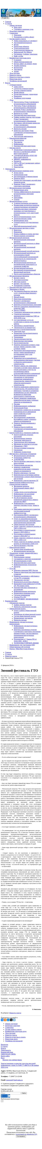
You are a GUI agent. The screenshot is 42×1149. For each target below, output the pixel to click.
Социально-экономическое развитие (27, 312)
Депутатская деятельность (23, 136)
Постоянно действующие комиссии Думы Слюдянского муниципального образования (27, 125)
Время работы (19, 92)
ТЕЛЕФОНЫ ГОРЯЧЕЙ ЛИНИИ (26, 643)
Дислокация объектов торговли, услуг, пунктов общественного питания (25, 293)
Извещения (18, 232)
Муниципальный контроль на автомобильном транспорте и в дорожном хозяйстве (25, 264)
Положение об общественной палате (27, 614)
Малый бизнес (19, 297)
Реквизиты (18, 96)
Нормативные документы (23, 618)
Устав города (18, 173)
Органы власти (15, 148)
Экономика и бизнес (17, 289)
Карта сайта (5, 1056)
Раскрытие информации (23, 496)
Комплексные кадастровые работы (26, 475)
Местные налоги (20, 282)
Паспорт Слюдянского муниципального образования (25, 302)
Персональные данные (22, 557)
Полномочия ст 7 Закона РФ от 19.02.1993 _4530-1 (25, 640)
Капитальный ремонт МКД (24, 488)
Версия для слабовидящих (12, 1060)
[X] (11, 1020)
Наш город (18, 27)
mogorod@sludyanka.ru (14, 1080)
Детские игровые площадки (24, 448)
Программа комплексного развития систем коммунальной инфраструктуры (27, 511)
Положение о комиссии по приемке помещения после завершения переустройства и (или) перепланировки (27, 412)
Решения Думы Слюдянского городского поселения (24, 185)
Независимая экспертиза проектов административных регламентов (26, 206)
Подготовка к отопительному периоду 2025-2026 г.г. (25, 531)
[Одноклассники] (5, 1020)
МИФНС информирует (22, 159)
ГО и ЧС (12, 568)
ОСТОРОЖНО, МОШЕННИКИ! (26, 599)
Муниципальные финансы (19, 276)
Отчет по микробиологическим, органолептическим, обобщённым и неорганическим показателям (27, 520)
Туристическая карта (21, 48)
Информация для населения (24, 494)
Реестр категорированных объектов (27, 274)
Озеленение (18, 450)
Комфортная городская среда (20, 58)
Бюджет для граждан (21, 283)
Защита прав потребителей (24, 549)
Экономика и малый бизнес (24, 326)
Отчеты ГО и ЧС (20, 597)
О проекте (17, 60)
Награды (17, 566)
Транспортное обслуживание (24, 442)
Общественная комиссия (23, 62)
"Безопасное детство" (22, 580)
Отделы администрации (23, 90)
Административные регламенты (26, 203)
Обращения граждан (17, 603)
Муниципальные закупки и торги (21, 228)
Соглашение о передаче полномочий (27, 559)
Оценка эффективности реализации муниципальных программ (27, 193)
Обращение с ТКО (20, 446)
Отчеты (16, 199)
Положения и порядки (22, 285)
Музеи (16, 44)
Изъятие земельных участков (24, 473)
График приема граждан (23, 605)
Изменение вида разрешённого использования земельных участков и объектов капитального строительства (27, 361)
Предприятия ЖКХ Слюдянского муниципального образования (26, 516)
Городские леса (19, 331)
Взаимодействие (11, 601)
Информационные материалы (25, 591)
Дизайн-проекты (20, 65)
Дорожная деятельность (22, 440)
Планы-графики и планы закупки (26, 234)
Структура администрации (24, 88)
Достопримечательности (23, 43)
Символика (13, 33)
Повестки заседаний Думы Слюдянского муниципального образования (25, 132)
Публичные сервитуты (22, 457)
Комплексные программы (23, 341)
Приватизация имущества (23, 465)
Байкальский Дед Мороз (23, 52)
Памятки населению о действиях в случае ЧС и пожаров (26, 577)
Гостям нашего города (17, 39)
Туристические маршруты (23, 50)
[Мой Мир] (8, 1020)
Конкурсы (17, 230)
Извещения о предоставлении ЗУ (26, 480)
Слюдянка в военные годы (23, 29)
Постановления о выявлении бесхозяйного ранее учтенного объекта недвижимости (25, 419)
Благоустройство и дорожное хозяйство (24, 433)
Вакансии (4, 1044)
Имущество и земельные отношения (22, 454)
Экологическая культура (23, 339)
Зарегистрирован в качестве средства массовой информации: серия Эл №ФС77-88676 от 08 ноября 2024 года (20, 1065)
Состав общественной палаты (25, 616)
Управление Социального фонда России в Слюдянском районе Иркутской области (26, 151)
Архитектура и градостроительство (22, 329)
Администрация (15, 85)
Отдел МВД (18, 165)
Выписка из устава (21, 113)
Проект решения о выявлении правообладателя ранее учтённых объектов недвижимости (26, 400)
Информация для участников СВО (22, 645)
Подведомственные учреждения (25, 94)
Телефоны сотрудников (22, 98)
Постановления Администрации (26, 176)
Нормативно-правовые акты (24, 593)
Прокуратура (18, 167)
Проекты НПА (19, 178)
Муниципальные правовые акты (21, 171)
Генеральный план (20, 174)
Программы (18, 197)
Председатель (19, 140)
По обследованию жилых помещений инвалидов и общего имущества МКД (26, 499)
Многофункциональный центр (25, 226)
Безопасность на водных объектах (26, 582)
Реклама (17, 404)
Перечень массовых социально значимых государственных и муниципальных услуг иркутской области (26, 212)
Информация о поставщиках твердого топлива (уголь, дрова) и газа (26, 505)
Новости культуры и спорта (19, 77)
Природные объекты (21, 46)
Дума (11, 100)
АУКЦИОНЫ (19, 459)
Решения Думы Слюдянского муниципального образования (25, 110)
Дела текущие (14, 73)
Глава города (18, 87)
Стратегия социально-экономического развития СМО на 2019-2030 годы (26, 316)
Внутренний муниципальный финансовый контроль (25, 271)
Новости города (15, 75)
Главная (8, 22)
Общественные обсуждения (24, 524)
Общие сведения (15, 25)
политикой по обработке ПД (26, 1134)
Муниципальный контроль (19, 238)
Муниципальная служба (23, 561)
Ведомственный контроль (23, 268)
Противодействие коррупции (24, 115)
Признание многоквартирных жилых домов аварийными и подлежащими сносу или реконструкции (25, 353)
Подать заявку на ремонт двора (25, 64)
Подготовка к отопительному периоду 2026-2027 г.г (25, 535)
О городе (8, 23)
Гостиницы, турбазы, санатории (25, 54)
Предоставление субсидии (23, 545)
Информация (18, 144)
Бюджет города (19, 278)
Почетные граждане (16, 31)
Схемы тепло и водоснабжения (25, 492)
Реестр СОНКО (19, 310)
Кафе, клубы (18, 56)
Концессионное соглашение (24, 236)
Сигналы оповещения (22, 595)
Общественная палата (17, 609)
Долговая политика (21, 280)
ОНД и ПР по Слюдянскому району (27, 163)
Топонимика (18, 337)
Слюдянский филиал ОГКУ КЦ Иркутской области (25, 156)
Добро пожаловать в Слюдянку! (25, 41)
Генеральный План (21, 408)
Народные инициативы (22, 299)
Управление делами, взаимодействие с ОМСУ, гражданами (23, 554)
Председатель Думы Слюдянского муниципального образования (26, 103)
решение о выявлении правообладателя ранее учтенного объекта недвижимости (26, 469)
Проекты (17, 196)
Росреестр (17, 161)
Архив (16, 71)
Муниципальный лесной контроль (26, 251)
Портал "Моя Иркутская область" (21, 649)
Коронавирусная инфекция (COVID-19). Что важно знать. (27, 585)
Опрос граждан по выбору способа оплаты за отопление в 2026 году (27, 542)
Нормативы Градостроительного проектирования (26, 334)
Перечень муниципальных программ (27, 304)
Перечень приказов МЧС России (26, 570)
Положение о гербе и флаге (24, 37)
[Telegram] (14, 1020)
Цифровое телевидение (22, 452)
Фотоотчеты (18, 67)
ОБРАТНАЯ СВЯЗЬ (8, 1054)
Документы (18, 69)
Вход (3, 1058)
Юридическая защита (17, 547)
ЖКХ (16, 490)
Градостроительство (21, 343)
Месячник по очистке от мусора (25, 444)
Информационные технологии (25, 565)
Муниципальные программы (20, 188)
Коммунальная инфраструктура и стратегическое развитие (21, 483)
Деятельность (10, 169)
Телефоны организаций (18, 81)
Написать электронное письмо (25, 607)
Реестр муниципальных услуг (25, 217)
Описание (17, 35)
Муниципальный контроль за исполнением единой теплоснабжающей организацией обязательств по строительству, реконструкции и (26, 257)
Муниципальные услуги (18, 201)
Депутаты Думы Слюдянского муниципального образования (25, 107)
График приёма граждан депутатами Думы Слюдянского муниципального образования (27, 119)
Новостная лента (15, 79)
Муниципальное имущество (24, 456)
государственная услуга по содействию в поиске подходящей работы (26, 322)
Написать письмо (20, 129)
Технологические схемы (23, 218)
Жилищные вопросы (21, 486)
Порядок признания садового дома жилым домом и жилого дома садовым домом (26, 346)
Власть (7, 83)
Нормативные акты (21, 190)
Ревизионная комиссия (17, 138)
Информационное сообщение (25, 406)
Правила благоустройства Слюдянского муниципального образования (25, 429)
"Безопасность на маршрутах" (25, 327)
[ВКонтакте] (2, 1020)
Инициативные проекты (23, 438)
